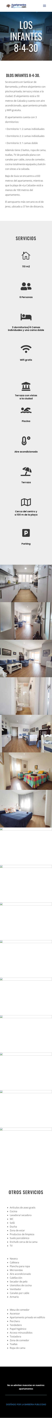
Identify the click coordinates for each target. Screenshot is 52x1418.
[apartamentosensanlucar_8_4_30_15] (26, 1092)
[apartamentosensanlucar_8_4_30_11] (26, 942)
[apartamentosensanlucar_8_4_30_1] (26, 601)
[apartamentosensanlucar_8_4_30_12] (26, 979)
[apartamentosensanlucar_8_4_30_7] (26, 826)
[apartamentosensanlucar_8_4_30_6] (26, 789)
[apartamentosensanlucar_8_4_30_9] (26, 867)
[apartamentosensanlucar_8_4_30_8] (26, 829)
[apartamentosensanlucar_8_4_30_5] (26, 751)
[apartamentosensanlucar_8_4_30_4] (26, 714)
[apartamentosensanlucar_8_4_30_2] (26, 639)
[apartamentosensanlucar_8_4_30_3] (26, 676)
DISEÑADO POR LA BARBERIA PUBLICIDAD (26, 1404)
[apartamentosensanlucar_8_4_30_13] (26, 1017)
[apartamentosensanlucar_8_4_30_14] (26, 1054)
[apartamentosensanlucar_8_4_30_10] (26, 904)
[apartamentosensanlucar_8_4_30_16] (26, 1129)
